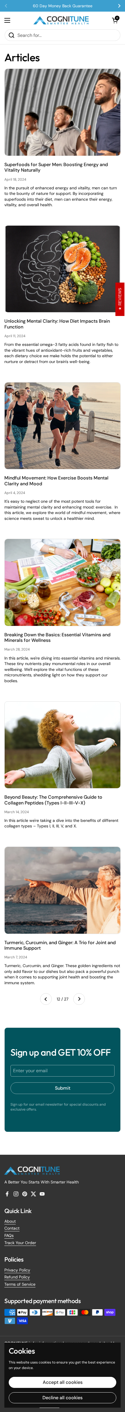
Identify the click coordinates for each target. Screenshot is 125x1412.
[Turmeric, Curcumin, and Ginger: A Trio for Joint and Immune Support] (62, 890)
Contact (11, 1228)
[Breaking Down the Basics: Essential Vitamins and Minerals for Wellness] (62, 582)
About (10, 1221)
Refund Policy (17, 1277)
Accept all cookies (63, 1382)
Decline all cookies (62, 1398)
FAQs (9, 1235)
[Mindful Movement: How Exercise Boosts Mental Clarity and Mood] (62, 426)
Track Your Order (20, 1242)
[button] (115, 20)
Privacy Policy (17, 1270)
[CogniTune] (61, 20)
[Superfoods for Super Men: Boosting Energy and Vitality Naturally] (62, 112)
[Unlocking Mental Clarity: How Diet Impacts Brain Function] (62, 269)
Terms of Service (19, 1284)
